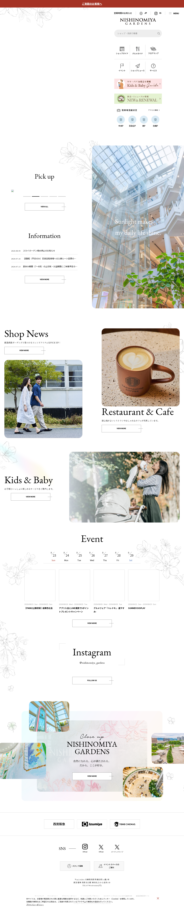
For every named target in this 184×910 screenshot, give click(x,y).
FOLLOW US (92, 680)
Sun (53, 556)
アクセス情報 (153, 110)
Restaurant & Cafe (138, 411)
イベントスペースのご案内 (111, 866)
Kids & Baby (28, 480)
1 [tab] (27, 196)
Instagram (92, 651)
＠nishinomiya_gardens (92, 663)
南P (143, 125)
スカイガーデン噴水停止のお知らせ (33, 250)
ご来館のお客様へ (92, 4)
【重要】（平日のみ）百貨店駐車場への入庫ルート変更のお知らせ (44, 258)
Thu (105, 556)
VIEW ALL (44, 207)
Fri (118, 556)
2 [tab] (35, 196)
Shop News (26, 333)
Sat (130, 556)
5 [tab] (62, 196)
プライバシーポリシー (35, 904)
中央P (120, 125)
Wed (92, 556)
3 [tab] (44, 196)
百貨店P (132, 125)
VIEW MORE (44, 279)
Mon (66, 556)
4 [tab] (53, 196)
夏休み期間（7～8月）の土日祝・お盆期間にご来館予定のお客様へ (44, 266)
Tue (79, 556)
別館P (155, 125)
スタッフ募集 (77, 866)
